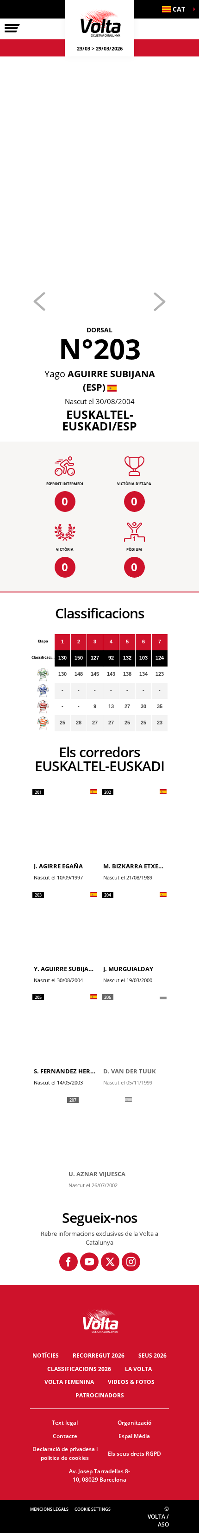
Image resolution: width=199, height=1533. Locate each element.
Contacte (65, 1436)
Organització (134, 1423)
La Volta (138, 1369)
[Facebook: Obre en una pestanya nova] (68, 1262)
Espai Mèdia (134, 1436)
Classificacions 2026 (79, 1369)
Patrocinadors (99, 1395)
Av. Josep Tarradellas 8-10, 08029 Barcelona (99, 1475)
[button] (176, 9)
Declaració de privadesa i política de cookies (65, 1453)
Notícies (45, 1355)
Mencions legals (49, 1509)
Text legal (65, 1423)
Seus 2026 (152, 1355)
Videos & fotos (131, 1382)
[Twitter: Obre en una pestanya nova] (110, 1262)
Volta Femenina (69, 1382)
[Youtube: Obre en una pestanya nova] (89, 1262)
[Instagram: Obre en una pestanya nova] (131, 1262)
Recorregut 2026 (98, 1355)
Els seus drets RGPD (134, 1454)
